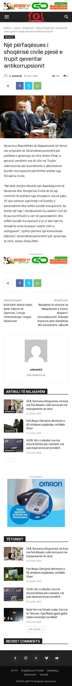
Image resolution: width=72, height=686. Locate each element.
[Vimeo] (46, 658)
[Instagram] (26, 658)
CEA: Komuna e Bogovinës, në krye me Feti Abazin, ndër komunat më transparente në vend (47, 405)
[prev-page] (6, 459)
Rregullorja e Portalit (32, 670)
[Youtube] (57, 658)
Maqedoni (28, 28)
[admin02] (6, 76)
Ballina (7, 28)
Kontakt (44, 674)
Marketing (52, 670)
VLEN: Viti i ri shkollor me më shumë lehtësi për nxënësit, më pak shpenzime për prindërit (45, 444)
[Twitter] (28, 86)
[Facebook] (20, 86)
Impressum (30, 674)
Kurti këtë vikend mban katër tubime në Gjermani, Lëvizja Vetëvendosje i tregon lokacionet (18, 313)
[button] (6, 17)
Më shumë (34, 629)
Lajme (17, 28)
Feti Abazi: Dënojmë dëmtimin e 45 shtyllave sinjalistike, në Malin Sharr (45, 424)
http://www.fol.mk (36, 375)
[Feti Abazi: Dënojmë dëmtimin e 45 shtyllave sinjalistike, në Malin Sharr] (13, 426)
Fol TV (14, 670)
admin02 (17, 75)
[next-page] (12, 459)
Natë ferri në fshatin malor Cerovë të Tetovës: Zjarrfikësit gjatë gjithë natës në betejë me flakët (47, 613)
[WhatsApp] (37, 86)
